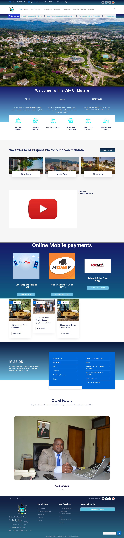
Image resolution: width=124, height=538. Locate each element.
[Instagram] (109, 2)
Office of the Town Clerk (94, 358)
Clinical (40, 517)
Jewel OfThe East (18, 128)
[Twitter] (106, 2)
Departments (48, 9)
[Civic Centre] (26, 166)
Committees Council (44, 511)
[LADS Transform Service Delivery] (20, 306)
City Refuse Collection (88, 128)
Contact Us (91, 9)
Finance (88, 362)
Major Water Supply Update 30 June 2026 (43, 16)
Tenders (56, 371)
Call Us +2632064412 (25, 176)
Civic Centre (26, 174)
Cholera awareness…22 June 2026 (99, 16)
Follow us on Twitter (61, 176)
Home (20, 9)
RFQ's (55, 367)
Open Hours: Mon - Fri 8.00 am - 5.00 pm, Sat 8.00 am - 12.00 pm (49, 2)
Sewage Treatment (35, 128)
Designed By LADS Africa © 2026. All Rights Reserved (62, 536)
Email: (21, 530)
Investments (57, 358)
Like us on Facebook (97, 176)
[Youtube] (113, 2)
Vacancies (76, 9)
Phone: (18, 527)
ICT (61, 517)
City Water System (53, 127)
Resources (57, 9)
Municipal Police (65, 520)
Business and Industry (106, 128)
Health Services (91, 378)
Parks (62, 523)
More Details (17, 328)
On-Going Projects (59, 375)
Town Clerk (41, 514)
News (55, 379)
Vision (40, 520)
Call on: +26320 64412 (18, 2)
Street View (98, 174)
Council (26, 9)
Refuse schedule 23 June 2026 (72, 16)
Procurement (66, 9)
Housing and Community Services (94, 373)
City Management (36, 9)
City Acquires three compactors (44, 326)
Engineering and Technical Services (95, 367)
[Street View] (98, 166)
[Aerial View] (62, 166)
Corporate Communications (65, 513)
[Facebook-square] (102, 2)
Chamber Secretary (93, 382)
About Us (83, 9)
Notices (12, 499)
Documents (41, 508)
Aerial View (62, 174)
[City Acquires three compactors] (44, 310)
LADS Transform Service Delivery (18, 319)
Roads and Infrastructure (71, 128)
